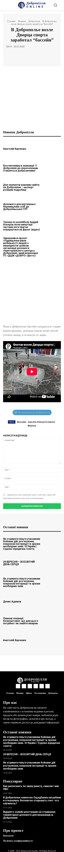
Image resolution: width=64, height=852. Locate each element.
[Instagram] (24, 686)
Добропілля (34, 21)
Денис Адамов (12, 601)
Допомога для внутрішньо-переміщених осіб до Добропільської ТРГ (19, 207)
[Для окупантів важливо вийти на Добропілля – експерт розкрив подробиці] (52, 187)
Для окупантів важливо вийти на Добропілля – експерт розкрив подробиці (21, 187)
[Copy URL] (46, 56)
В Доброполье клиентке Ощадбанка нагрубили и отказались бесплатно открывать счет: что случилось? (32, 800)
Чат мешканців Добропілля (33, 412)
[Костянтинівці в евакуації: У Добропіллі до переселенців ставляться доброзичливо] (52, 167)
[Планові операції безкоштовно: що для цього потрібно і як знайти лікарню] (52, 620)
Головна (11, 21)
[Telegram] (39, 56)
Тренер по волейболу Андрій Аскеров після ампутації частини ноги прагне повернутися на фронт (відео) (21, 226)
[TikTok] (36, 686)
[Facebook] (10, 56)
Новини (22, 21)
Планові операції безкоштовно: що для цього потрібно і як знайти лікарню (20, 621)
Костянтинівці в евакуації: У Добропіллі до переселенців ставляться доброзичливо (20, 168)
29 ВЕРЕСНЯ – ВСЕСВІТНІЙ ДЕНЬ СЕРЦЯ (19, 563)
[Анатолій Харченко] (52, 148)
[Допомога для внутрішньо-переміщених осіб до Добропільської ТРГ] (52, 206)
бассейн (21, 422)
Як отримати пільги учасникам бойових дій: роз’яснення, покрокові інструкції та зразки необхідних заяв (21, 582)
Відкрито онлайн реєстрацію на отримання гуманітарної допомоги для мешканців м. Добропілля (29, 814)
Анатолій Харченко (14, 148)
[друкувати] (32, 56)
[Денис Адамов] (52, 601)
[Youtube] (47, 686)
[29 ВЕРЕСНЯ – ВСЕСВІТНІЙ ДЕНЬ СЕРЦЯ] (52, 562)
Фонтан (32, 426)
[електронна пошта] (25, 56)
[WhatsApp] (17, 56)
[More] (53, 56)
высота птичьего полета (41, 422)
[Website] (41, 686)
